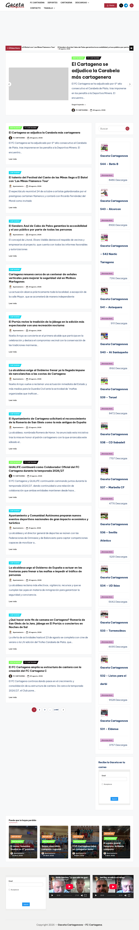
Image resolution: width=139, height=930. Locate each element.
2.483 (56, 726)
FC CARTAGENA (101, 58)
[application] (69, 903)
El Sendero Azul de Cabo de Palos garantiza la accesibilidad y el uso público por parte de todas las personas (61, 47)
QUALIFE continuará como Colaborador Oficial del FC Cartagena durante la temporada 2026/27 (103, 77)
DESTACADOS (86, 58)
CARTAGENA (15, 189)
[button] (110, 5)
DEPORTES (16, 853)
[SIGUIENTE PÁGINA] (63, 726)
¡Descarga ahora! (107, 192)
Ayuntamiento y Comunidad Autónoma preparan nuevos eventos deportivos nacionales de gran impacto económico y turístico (48, 535)
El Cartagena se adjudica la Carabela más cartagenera (44, 149)
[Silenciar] (82, 912)
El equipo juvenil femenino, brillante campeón (114, 862)
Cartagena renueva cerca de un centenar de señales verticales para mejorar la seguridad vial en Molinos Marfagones (43, 294)
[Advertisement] (69, 27)
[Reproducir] (52, 912)
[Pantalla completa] (85, 912)
